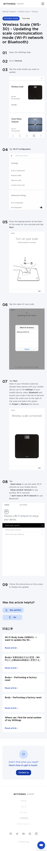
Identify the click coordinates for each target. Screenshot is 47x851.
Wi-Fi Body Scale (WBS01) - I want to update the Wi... (21, 638)
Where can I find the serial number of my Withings (23, 719)
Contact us (23, 773)
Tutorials (35, 11)
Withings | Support (9, 11)
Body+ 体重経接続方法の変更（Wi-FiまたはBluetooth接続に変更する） (23, 658)
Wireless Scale (23, 11)
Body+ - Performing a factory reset (21, 678)
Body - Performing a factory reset (23, 698)
